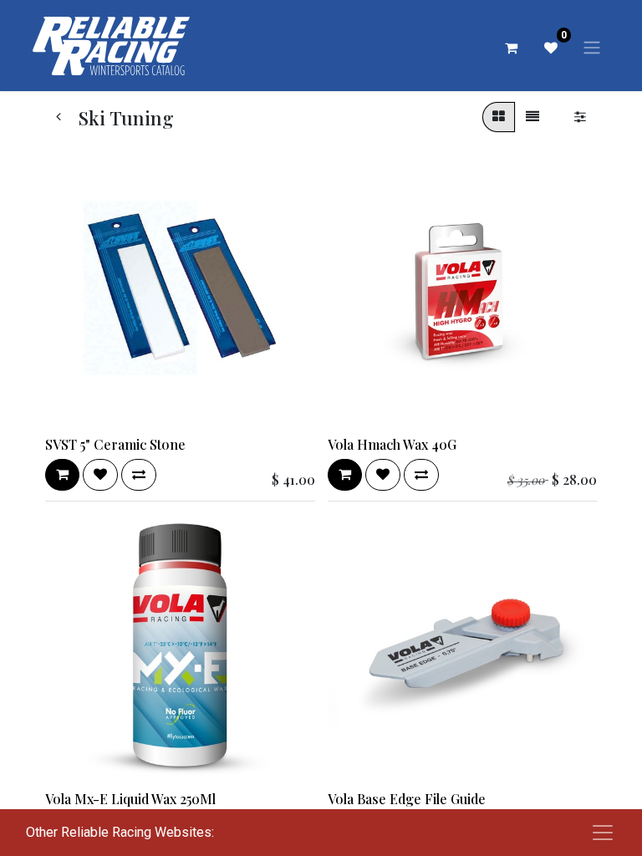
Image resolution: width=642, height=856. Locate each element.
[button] (62, 475)
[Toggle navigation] (591, 47)
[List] (532, 117)
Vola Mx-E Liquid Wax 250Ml (130, 799)
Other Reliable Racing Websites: (120, 832)
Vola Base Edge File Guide (407, 799)
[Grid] (499, 117)
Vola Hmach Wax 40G (392, 444)
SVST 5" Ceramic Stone (115, 444)
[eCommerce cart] (510, 47)
